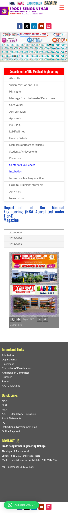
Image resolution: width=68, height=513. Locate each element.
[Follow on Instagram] (48, 26)
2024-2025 (15, 232)
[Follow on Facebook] (19, 26)
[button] (21, 505)
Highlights (15, 91)
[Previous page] (13, 319)
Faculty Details (18, 138)
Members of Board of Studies (26, 144)
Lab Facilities (17, 131)
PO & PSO (15, 124)
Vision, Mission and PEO (23, 85)
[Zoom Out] (39, 319)
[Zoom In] (45, 319)
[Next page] (18, 319)
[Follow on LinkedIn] (34, 26)
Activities (15, 191)
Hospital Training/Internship (26, 184)
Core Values (16, 104)
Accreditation (17, 111)
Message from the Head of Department (32, 98)
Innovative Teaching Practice (26, 178)
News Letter (16, 198)
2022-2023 (15, 244)
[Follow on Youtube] (41, 26)
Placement (15, 158)
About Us (14, 78)
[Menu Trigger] (62, 7)
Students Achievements (23, 151)
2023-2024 (15, 238)
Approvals (15, 118)
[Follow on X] (27, 26)
